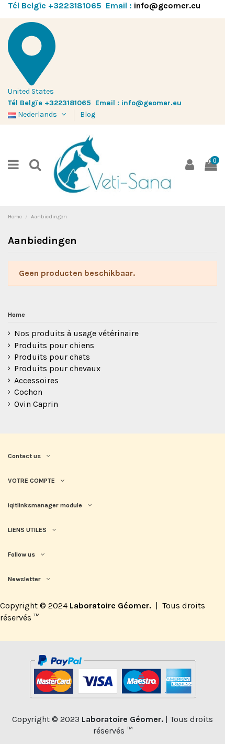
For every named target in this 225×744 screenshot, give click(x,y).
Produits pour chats (52, 357)
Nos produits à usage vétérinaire (76, 333)
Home (16, 314)
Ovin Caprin (36, 404)
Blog (87, 114)
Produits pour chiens (54, 345)
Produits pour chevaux (57, 368)
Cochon (28, 392)
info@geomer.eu (167, 5)
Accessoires (36, 380)
